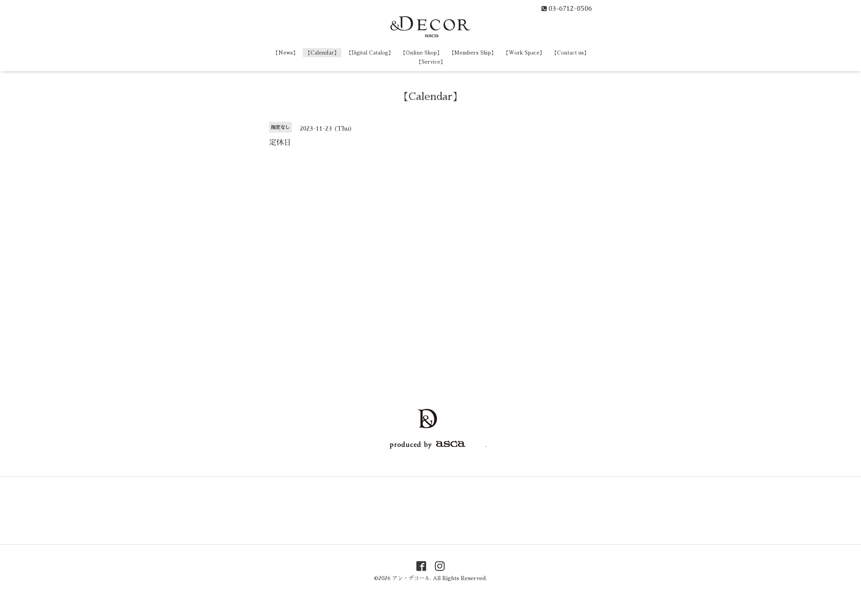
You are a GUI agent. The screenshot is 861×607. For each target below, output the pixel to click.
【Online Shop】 (421, 52)
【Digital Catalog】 (369, 52)
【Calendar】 (322, 52)
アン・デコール (411, 578)
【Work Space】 (524, 52)
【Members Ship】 (472, 52)
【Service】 (430, 61)
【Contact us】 (570, 52)
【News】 (285, 52)
